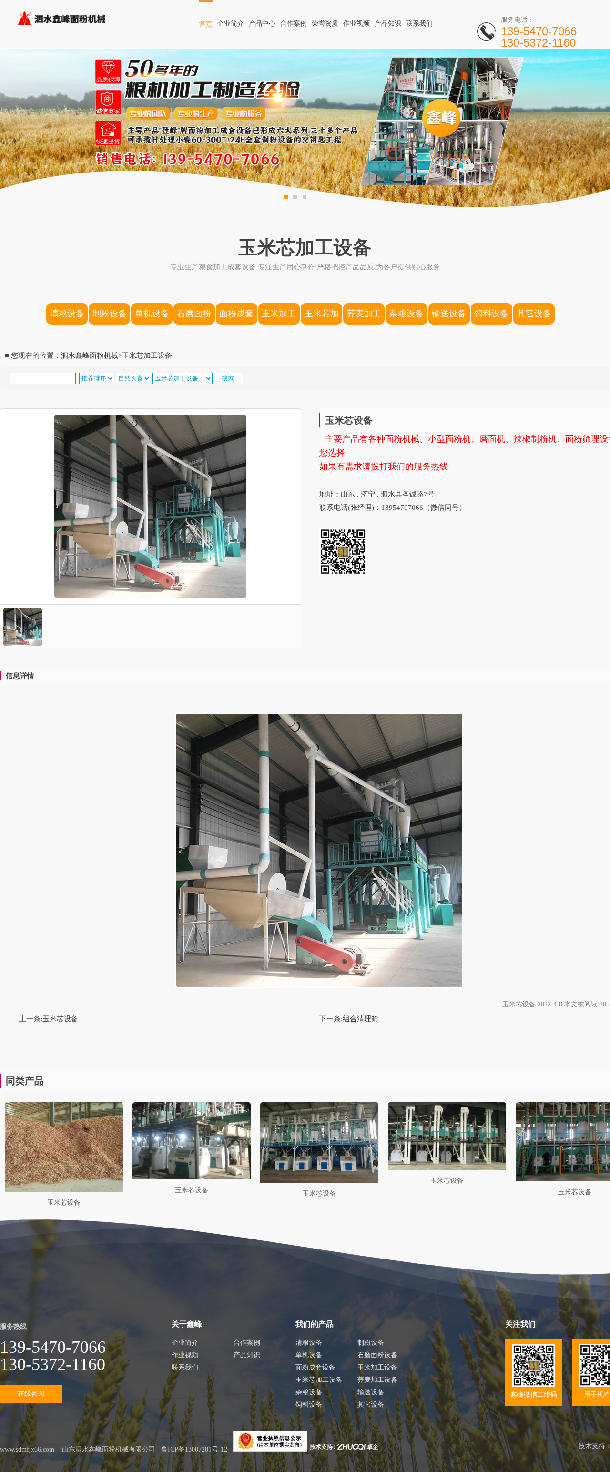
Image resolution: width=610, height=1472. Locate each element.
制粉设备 (109, 313)
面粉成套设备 (236, 317)
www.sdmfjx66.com (27, 1449)
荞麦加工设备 (364, 317)
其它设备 (534, 313)
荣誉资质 (325, 23)
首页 (206, 24)
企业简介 (230, 23)
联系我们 (419, 23)
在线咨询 (31, 1393)
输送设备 (449, 313)
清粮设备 (67, 313)
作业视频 (356, 23)
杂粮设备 (406, 313)
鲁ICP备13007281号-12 (194, 1449)
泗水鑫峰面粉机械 (89, 355)
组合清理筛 (360, 1019)
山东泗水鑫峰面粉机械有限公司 (108, 1449)
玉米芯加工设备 (322, 317)
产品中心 (262, 23)
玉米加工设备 (279, 317)
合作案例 (293, 23)
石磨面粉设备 (194, 317)
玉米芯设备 (60, 1019)
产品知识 (388, 23)
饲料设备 (491, 313)
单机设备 (152, 313)
